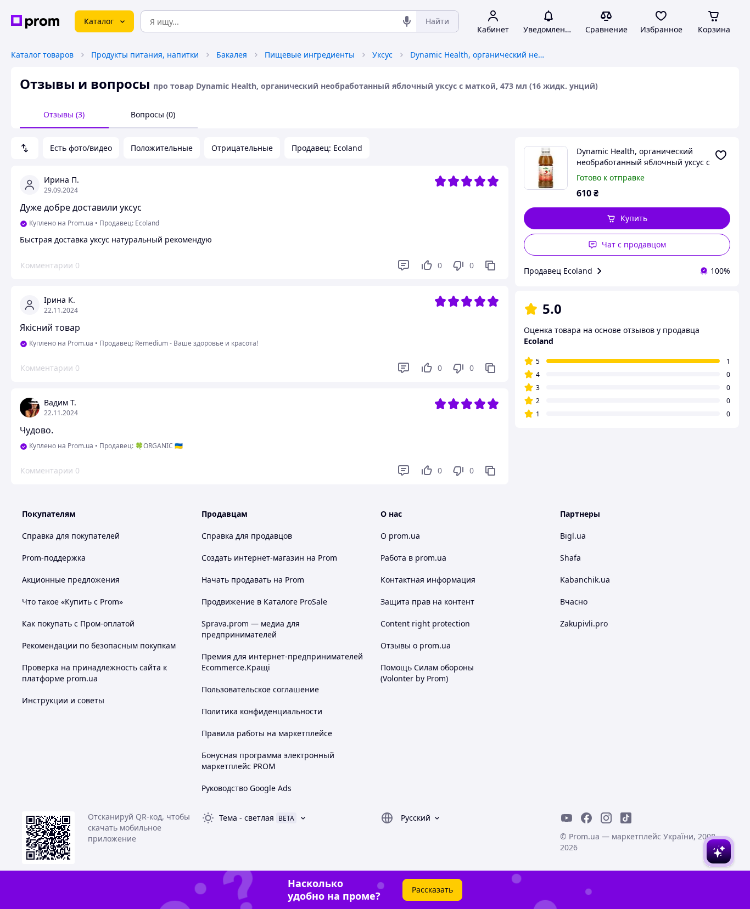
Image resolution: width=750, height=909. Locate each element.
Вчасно (573, 601)
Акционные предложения (71, 579)
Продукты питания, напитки (145, 54)
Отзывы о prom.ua (415, 645)
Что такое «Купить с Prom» (72, 601)
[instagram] (606, 818)
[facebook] (586, 818)
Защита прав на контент (427, 601)
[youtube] (566, 818)
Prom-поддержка (54, 557)
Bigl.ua (573, 535)
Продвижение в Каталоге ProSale (264, 601)
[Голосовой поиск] (407, 21)
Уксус (382, 54)
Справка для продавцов (247, 535)
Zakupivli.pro (584, 623)
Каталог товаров (42, 54)
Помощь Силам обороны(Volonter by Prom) (427, 673)
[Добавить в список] (721, 155)
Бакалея (231, 54)
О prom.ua (400, 535)
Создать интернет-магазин (253, 557)
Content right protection (425, 623)
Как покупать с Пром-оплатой (78, 623)
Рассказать (432, 889)
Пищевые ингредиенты (310, 54)
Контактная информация (427, 579)
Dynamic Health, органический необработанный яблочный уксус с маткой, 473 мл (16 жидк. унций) (478, 54)
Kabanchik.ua (585, 579)
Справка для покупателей (71, 535)
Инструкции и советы (63, 700)
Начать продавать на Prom (253, 579)
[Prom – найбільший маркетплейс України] (35, 22)
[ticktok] (626, 818)
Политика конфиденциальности (262, 711)
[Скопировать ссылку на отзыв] (490, 265)
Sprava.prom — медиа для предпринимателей (251, 629)
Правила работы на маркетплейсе (267, 733)
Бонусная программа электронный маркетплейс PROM (268, 760)
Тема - (246, 817)
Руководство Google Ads (247, 788)
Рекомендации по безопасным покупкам (99, 645)
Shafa (570, 557)
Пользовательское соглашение (260, 689)
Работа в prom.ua (413, 557)
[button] (627, 218)
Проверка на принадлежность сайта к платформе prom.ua (94, 673)
